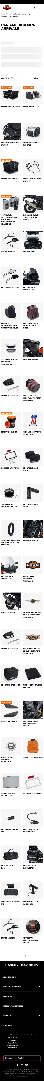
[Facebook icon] (17, 1064)
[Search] (34, 7)
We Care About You (31, 1035)
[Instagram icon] (22, 1064)
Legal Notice (12, 1037)
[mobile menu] (38, 7)
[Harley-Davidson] (22, 965)
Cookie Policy (12, 1043)
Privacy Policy (12, 1040)
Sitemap (13, 1035)
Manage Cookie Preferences (12, 1046)
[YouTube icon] (26, 1064)
